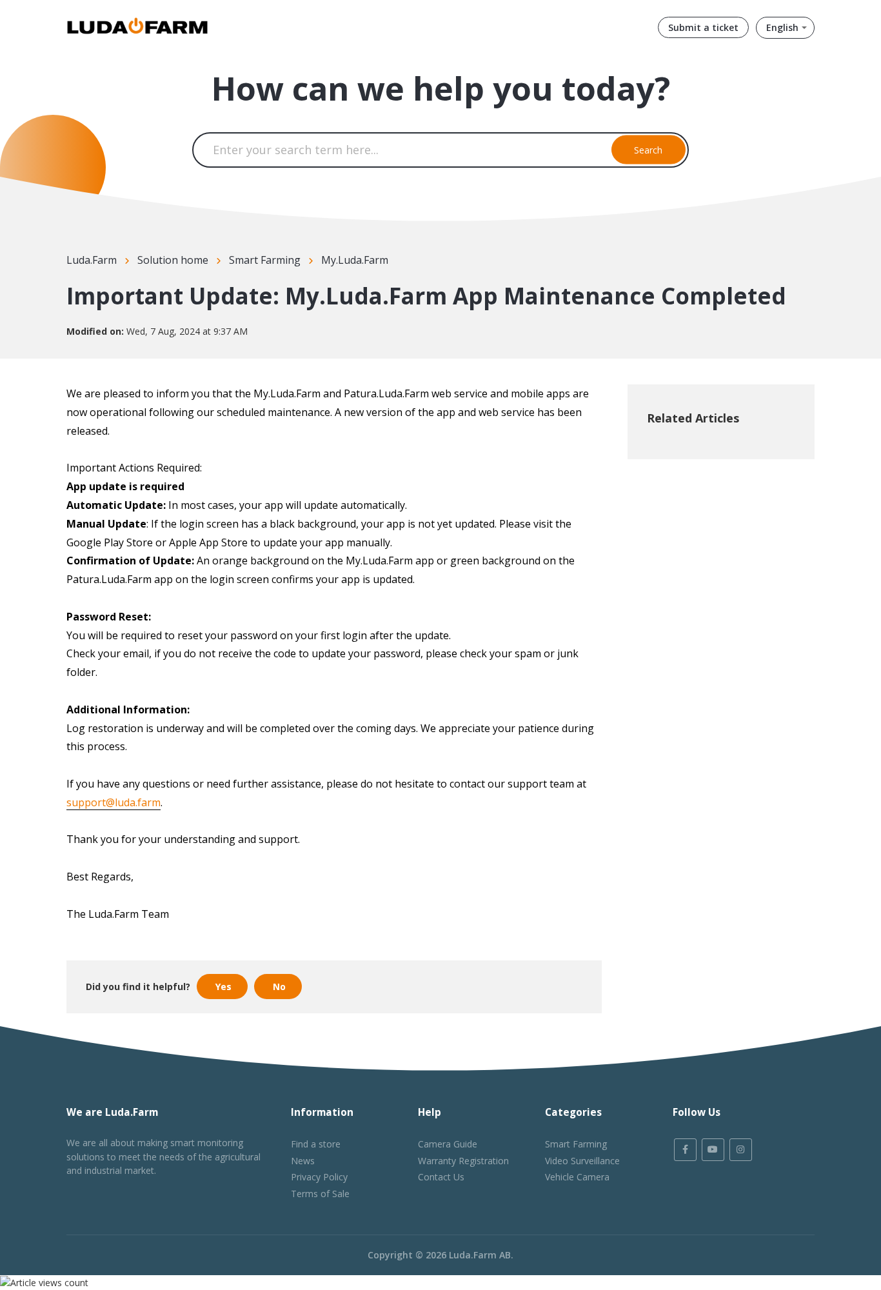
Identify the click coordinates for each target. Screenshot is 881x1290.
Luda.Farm (91, 260)
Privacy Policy (319, 1177)
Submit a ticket (703, 27)
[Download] (416, 487)
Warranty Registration (463, 1161)
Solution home (172, 260)
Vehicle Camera (577, 1177)
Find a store (316, 1144)
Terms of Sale (320, 1193)
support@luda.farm (113, 802)
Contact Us (441, 1177)
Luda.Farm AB (480, 1255)
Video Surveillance (582, 1161)
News (303, 1161)
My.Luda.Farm (354, 260)
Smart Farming (265, 260)
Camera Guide (447, 1144)
